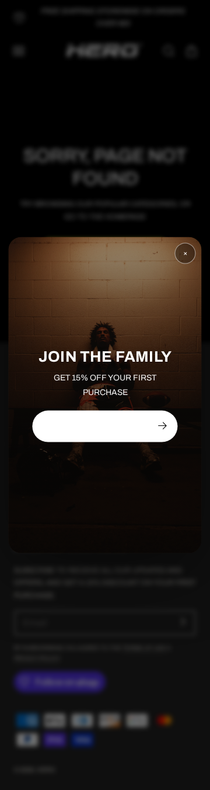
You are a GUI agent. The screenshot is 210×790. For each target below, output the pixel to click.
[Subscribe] (162, 425)
